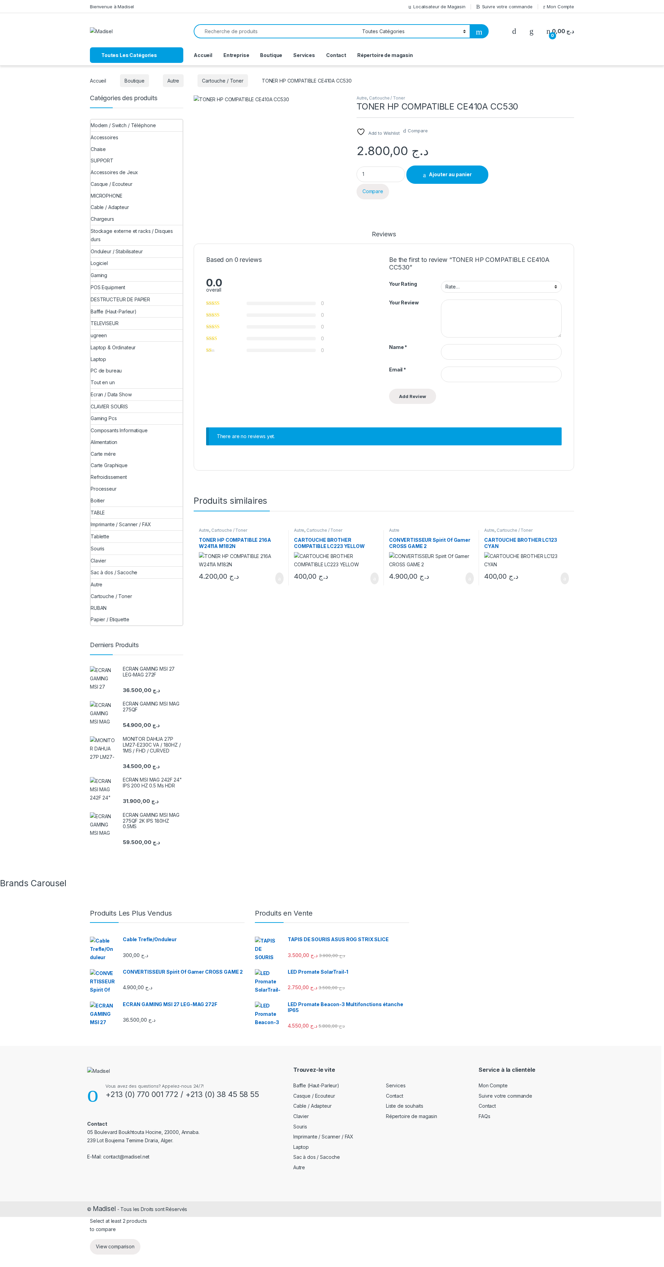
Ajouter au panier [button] (276, 578)
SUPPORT (102, 160)
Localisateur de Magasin (439, 6)
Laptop (98, 359)
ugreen (99, 335)
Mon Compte (560, 6)
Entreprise (236, 55)
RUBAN (99, 608)
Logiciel (99, 263)
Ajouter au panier (450, 174)
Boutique (271, 55)
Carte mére (103, 454)
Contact (336, 55)
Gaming (99, 275)
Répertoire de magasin (385, 55)
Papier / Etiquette (110, 619)
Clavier (98, 561)
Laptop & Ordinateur (113, 347)
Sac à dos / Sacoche (114, 572)
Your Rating (403, 284)
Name (398, 347)
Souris (97, 548)
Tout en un (103, 382)
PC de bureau (106, 371)
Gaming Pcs (104, 418)
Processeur (104, 489)
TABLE (98, 513)
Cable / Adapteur (110, 207)
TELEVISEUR (105, 323)
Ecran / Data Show (111, 394)
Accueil (203, 55)
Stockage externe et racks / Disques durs (132, 235)
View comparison (115, 1246)
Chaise (98, 149)
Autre (173, 81)
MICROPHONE (106, 196)
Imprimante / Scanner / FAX (121, 524)
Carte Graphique (109, 465)
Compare (417, 130)
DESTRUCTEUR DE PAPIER (120, 299)
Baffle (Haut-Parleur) (114, 311)
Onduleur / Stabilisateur (117, 251)
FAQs (484, 1116)
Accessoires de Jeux (114, 172)
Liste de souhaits (404, 1106)
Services (304, 55)
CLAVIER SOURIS (109, 406)
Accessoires (104, 137)
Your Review (403, 302)
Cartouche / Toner (222, 81)
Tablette (100, 536)
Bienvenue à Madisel (112, 6)
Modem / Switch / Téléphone (123, 125)
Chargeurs (102, 219)
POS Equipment (108, 287)
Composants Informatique (119, 430)
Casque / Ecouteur (111, 184)
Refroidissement (109, 477)
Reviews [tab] (384, 234)
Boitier (98, 500)
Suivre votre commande (507, 6)
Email (397, 369)
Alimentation (104, 442)
